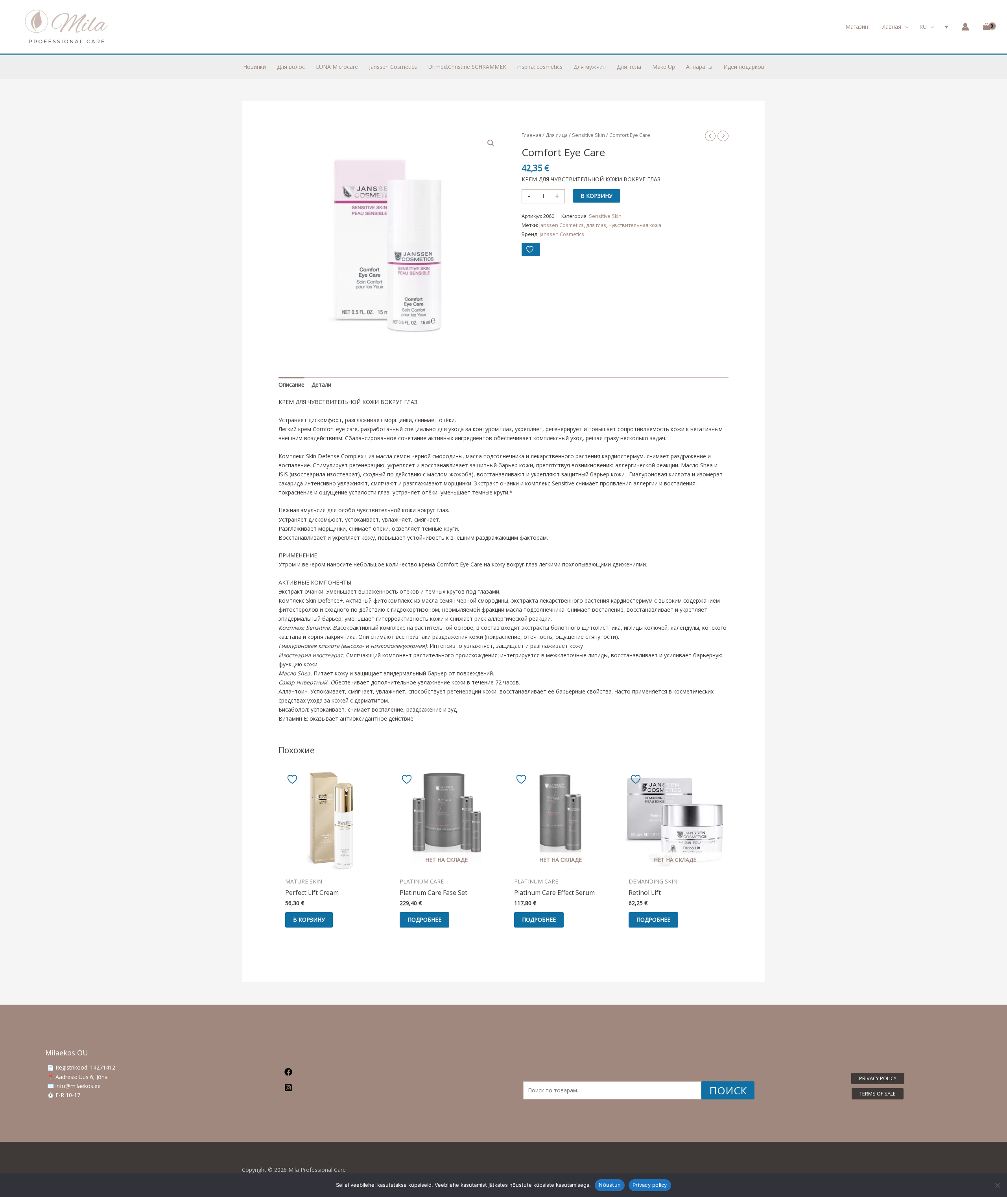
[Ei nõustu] (997, 1185)
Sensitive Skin (588, 134)
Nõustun (610, 1185)
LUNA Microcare (337, 66)
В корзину (596, 195)
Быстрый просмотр (332, 867)
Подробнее (424, 919)
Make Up (663, 66)
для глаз (596, 225)
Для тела (629, 66)
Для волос (291, 66)
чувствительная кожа (635, 225)
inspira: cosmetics (540, 66)
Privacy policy (650, 1185)
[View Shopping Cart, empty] (985, 27)
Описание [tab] (291, 384)
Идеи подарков (743, 66)
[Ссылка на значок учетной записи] (965, 27)
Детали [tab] (321, 384)
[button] (904, 27)
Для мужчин (590, 66)
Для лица (557, 134)
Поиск (728, 1090)
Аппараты (699, 66)
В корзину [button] (309, 919)
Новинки (254, 66)
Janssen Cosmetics (393, 66)
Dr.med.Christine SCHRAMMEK (467, 66)
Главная (531, 134)
